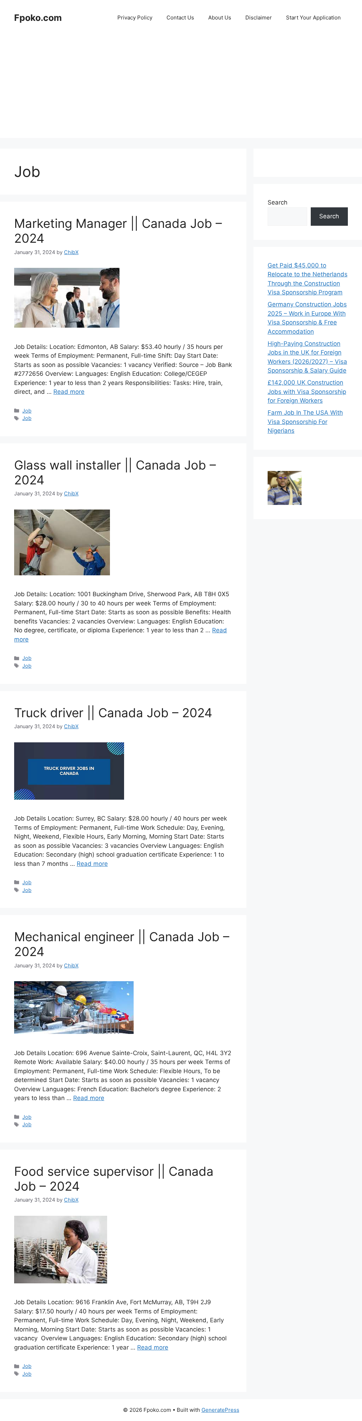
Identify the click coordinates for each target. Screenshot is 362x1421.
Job (26, 411)
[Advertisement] (181, 88)
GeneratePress (220, 1409)
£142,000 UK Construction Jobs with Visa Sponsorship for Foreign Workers (307, 391)
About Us (219, 17)
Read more (68, 391)
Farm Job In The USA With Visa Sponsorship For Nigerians (305, 421)
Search (277, 202)
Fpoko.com (38, 17)
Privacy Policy (134, 17)
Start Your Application (313, 17)
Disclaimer (258, 17)
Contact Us (180, 17)
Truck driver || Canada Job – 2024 (113, 712)
